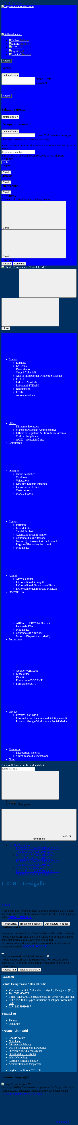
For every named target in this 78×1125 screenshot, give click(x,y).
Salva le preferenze (29, 969)
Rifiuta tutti (31, 923)
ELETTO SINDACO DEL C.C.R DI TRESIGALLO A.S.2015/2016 (37, 873)
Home (12, 801)
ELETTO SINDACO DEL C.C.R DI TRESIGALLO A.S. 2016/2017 (37, 863)
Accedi (6, 60)
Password (41, 82)
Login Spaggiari (19, 148)
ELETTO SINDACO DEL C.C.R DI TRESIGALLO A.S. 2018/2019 (37, 850)
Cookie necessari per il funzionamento (23, 956)
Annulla (7, 263)
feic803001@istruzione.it (46, 996)
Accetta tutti (56, 923)
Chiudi (6, 172)
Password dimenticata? (14, 89)
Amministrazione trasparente (25, 1064)
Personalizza (10, 923)
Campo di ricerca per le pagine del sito (23, 765)
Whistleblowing (18, 1057)
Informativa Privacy (20, 1044)
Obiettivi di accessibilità (22, 1054)
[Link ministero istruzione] (17, 6)
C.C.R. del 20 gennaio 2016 (32, 867)
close (6, 328)
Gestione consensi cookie (23, 1060)
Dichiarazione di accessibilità (25, 1050)
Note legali (15, 1041)
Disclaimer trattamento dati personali (22, 1093)
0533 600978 (21, 993)
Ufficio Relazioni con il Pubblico (27, 1047)
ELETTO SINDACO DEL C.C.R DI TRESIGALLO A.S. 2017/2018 (37, 856)
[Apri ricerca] (48, 283)
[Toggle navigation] (30, 312)
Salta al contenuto (11, 3)
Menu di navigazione (52, 837)
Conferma (19, 263)
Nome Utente (43, 78)
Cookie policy (17, 1037)
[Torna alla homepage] (39, 267)
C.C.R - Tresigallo (19, 845)
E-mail (39, 135)
